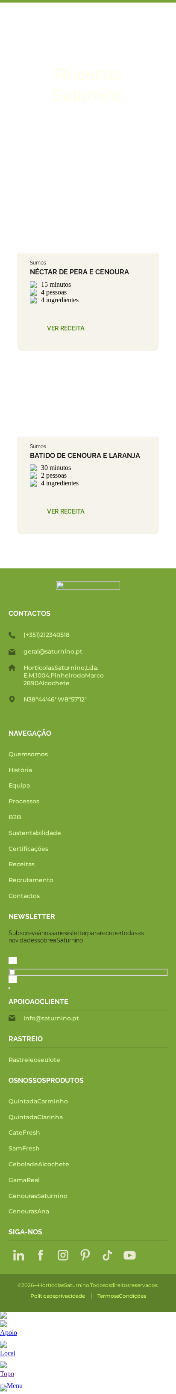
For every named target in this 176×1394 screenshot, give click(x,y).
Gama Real (24, 1180)
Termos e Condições (121, 1296)
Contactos (24, 896)
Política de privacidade (57, 1296)
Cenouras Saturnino (38, 1196)
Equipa (19, 785)
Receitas (22, 864)
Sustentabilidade (35, 833)
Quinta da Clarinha (36, 1117)
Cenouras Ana (29, 1211)
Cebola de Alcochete (39, 1164)
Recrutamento (31, 880)
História (20, 770)
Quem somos (28, 754)
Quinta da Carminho (38, 1101)
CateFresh (24, 1132)
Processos (24, 801)
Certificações (28, 849)
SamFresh (24, 1148)
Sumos (38, 263)
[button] (66, 328)
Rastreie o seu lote (34, 1060)
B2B (15, 817)
